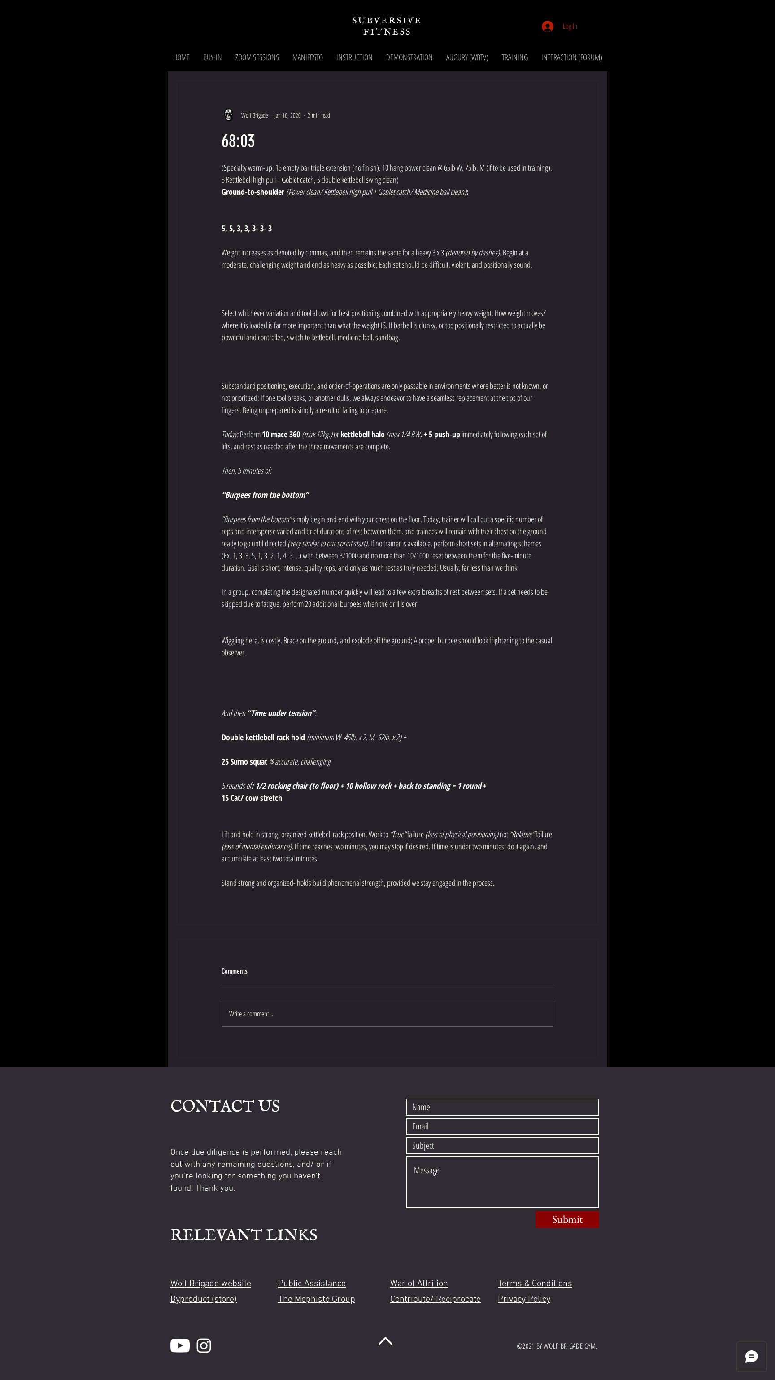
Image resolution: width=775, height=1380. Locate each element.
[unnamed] (180, 1345)
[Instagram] (203, 1345)
